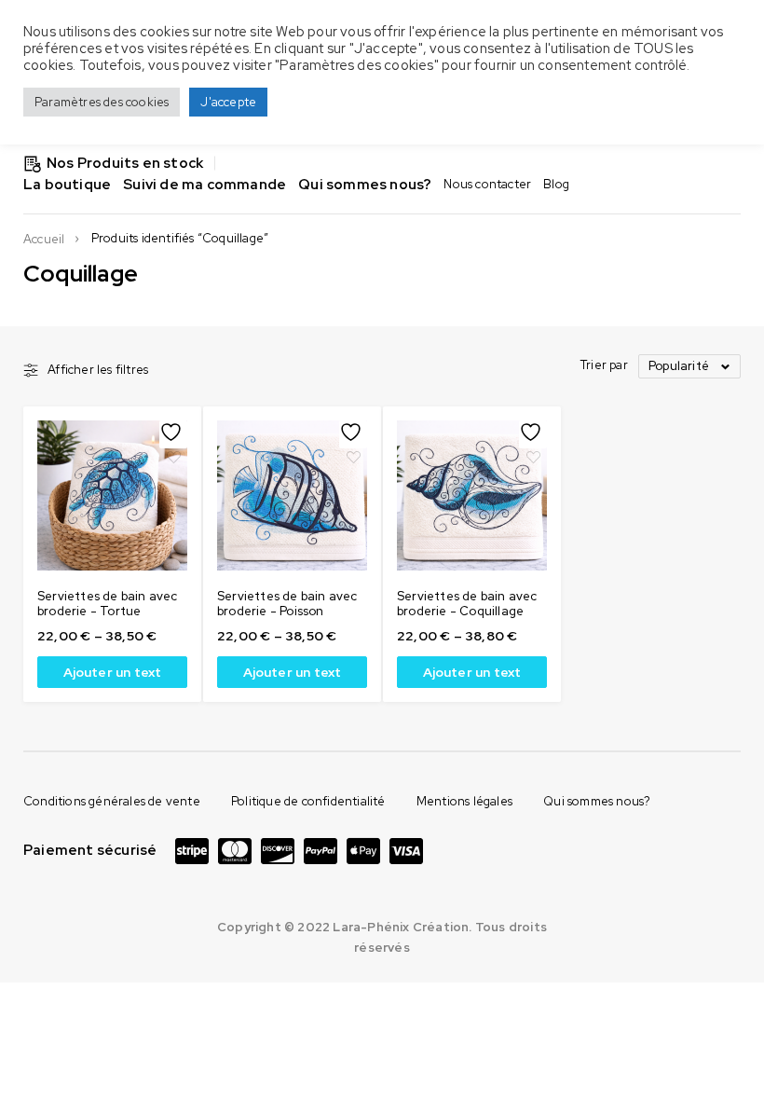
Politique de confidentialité (308, 801)
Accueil (43, 239)
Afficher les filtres (98, 370)
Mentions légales (464, 801)
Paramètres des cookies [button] (101, 102)
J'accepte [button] (228, 102)
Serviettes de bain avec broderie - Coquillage (467, 603)
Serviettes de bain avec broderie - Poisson (287, 603)
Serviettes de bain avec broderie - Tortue (107, 603)
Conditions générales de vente (111, 801)
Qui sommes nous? (596, 801)
